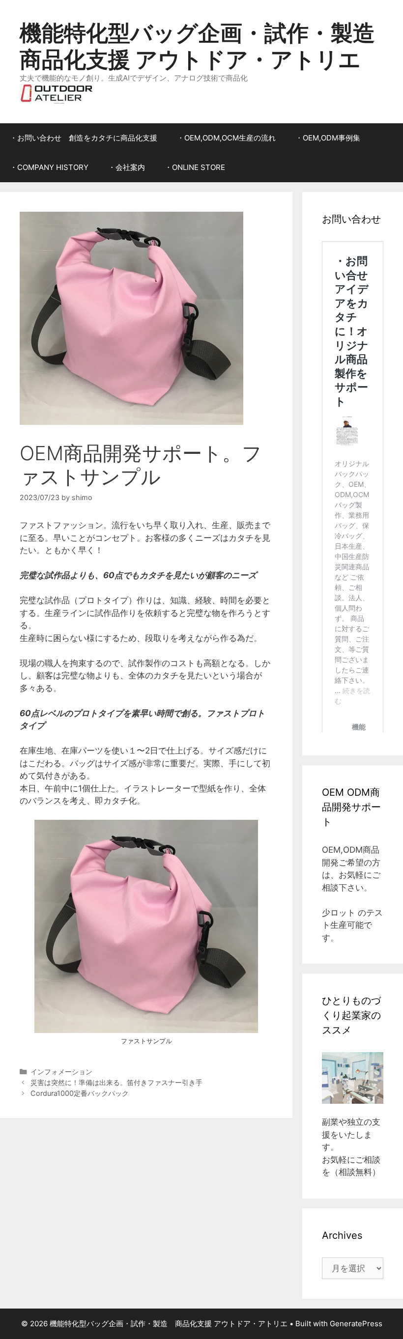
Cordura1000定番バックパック (79, 1093)
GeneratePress (356, 1323)
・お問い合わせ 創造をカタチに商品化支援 (83, 137)
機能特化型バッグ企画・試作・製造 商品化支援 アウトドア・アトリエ (208, 46)
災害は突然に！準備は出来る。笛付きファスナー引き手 (116, 1082)
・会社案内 (126, 167)
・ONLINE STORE (195, 167)
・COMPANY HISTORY (49, 167)
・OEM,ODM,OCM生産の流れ (226, 137)
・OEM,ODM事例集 (327, 137)
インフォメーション (61, 1071)
